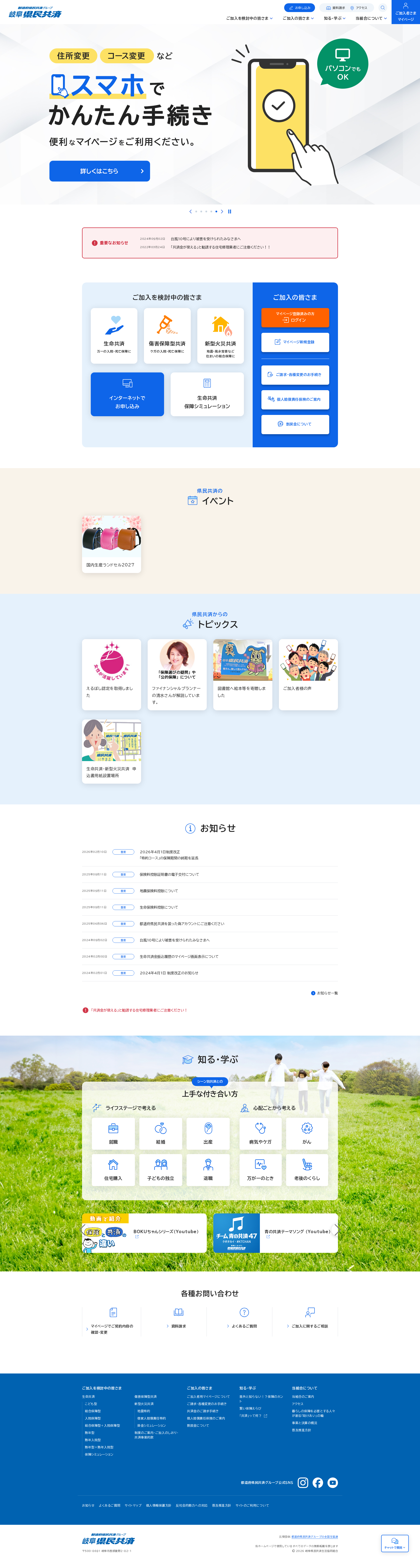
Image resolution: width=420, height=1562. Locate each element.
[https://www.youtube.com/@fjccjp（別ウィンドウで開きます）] (332, 1482)
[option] (210, 114)
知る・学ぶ (248, 1388)
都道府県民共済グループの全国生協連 (315, 1536)
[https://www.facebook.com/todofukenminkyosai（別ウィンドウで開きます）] (318, 1482)
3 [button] (206, 211)
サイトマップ (133, 1505)
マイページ (406, 16)
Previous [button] (190, 211)
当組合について (304, 1388)
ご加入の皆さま (199, 1388)
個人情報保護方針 (159, 1505)
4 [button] (211, 211)
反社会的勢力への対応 (192, 1505)
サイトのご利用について (252, 1505)
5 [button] (216, 211)
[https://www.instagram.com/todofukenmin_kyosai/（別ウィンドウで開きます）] (303, 1482)
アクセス (362, 7)
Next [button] (222, 211)
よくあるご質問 (109, 1505)
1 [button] (196, 211)
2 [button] (201, 211)
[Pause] (229, 211)
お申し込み (303, 7)
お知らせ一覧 (327, 993)
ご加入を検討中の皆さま (102, 1388)
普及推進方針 (221, 1505)
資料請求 (338, 7)
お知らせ (88, 1505)
